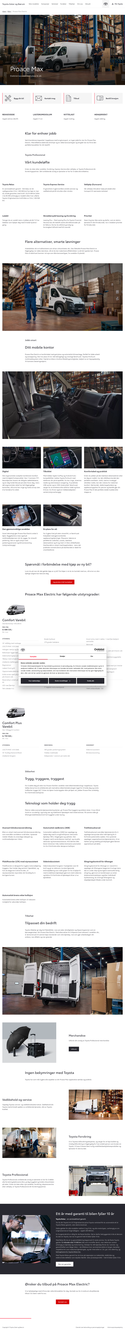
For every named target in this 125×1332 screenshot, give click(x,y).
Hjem (4, 11)
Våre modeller (34, 4)
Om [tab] (92, 656)
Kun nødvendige (34, 681)
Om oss (80, 4)
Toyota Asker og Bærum (13, 4)
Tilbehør (72, 4)
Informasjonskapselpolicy (115, 1327)
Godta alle (90, 681)
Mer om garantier (64, 1264)
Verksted (55, 4)
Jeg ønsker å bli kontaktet (62, 582)
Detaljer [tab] (62, 656)
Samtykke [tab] (33, 656)
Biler (9, 11)
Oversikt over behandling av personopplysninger (90, 1327)
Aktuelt (88, 4)
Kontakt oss (62, 1302)
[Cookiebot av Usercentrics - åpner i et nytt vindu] (95, 649)
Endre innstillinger (61, 681)
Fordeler (63, 4)
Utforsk (74, 1049)
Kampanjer (45, 4)
